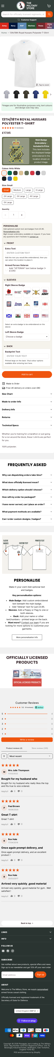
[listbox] (27, 336)
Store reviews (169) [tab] (40, 748)
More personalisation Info (27, 637)
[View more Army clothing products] (4, 26)
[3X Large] (21, 199)
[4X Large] (34, 199)
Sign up (40, 974)
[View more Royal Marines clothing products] (31, 26)
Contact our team (30, 622)
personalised (42, 989)
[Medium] (18, 193)
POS (15, 1052)
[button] (6, 94)
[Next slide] (50, 94)
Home (4, 33)
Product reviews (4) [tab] (14, 748)
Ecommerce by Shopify (30, 1052)
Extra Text (10, 248)
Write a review (27, 739)
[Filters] (4, 756)
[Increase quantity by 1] (21, 214)
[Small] (7, 193)
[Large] (29, 193)
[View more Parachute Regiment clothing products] (40, 26)
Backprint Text (12, 351)
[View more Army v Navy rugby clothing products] (49, 26)
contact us (34, 237)
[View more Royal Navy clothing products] (13, 26)
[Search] (49, 14)
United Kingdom (26, 1011)
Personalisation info (11, 231)
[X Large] (40, 193)
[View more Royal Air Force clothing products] (22, 26)
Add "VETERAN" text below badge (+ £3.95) (27, 269)
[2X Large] (8, 199)
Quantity (5, 209)
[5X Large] (8, 205)
